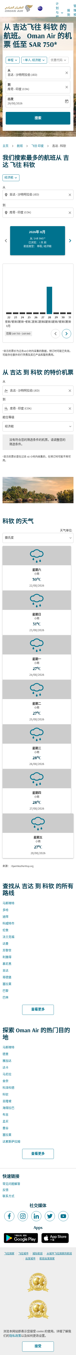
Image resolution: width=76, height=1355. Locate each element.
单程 (11, 60)
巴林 (5, 997)
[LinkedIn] (36, 1216)
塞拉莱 (7, 984)
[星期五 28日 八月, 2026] (49, 300)
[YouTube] (63, 1216)
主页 (5, 146)
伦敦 (5, 930)
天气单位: (66, 530)
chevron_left (6, 240)
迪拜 (5, 916)
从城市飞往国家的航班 (59, 1254)
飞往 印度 (37, 146)
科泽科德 (8, 1088)
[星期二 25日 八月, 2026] (29, 313)
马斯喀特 (8, 903)
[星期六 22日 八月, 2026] (9, 313)
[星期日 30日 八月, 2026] (63, 313)
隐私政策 (15, 1336)
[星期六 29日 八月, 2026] (56, 313)
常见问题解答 (11, 1184)
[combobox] (38, 194)
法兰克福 (8, 937)
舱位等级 (8, 417)
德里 (5, 1054)
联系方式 (8, 1196)
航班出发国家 (47, 1259)
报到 (68, 13)
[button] (34, 60)
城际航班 (38, 1254)
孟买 (5, 1121)
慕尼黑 (7, 964)
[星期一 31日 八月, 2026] (69, 313)
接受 (38, 1346)
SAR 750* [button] (43, 45)
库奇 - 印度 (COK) (18, 89)
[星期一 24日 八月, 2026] (22, 313)
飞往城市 (23, 1254)
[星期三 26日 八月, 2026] (36, 313)
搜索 (38, 118)
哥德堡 (7, 977)
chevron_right (70, 240)
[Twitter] (50, 1216)
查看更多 (38, 1009)
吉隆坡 (7, 1101)
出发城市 (30, 1259)
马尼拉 (7, 1074)
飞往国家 (9, 1254)
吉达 (5, 970)
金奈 (5, 1081)
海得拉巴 (8, 1108)
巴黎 (5, 991)
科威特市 (8, 923)
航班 (20, 146)
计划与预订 (60, 12)
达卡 (5, 1067)
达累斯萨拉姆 (11, 1141)
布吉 (5, 1114)
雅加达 (7, 1061)
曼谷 (5, 1128)
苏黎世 (7, 950)
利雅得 (7, 957)
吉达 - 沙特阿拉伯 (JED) (22, 75)
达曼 (5, 943)
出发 (11, 99)
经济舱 (8, 177)
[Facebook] (9, 1216)
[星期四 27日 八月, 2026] (42, 313)
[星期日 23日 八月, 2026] (15, 313)
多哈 (5, 910)
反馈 (5, 1190)
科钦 (5, 1094)
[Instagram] (23, 1216)
